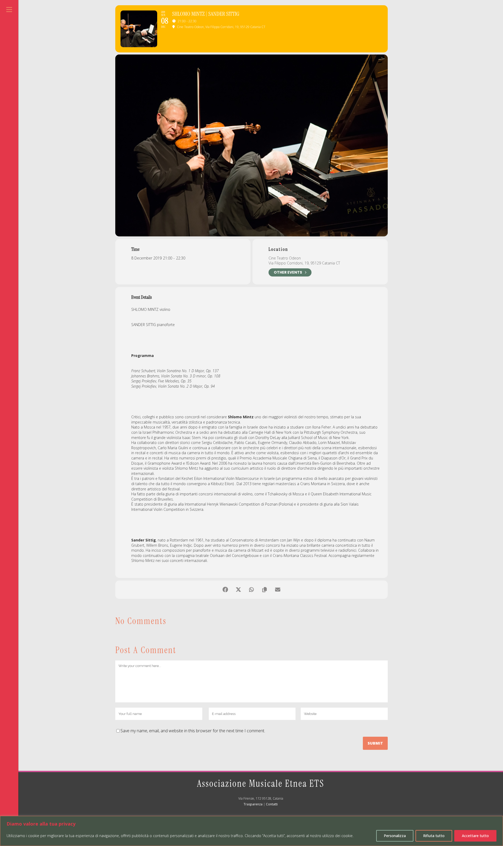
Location (278, 249)
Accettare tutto (475, 835)
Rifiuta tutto (434, 835)
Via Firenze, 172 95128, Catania (260, 798)
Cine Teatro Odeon (285, 258)
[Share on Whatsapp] (251, 589)
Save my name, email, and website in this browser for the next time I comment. (193, 731)
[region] (251, 831)
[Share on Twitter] (238, 589)
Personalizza (395, 835)
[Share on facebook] (225, 589)
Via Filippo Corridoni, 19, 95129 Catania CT (304, 263)
